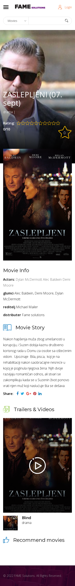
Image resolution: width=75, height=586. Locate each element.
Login (68, 7)
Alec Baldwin (52, 279)
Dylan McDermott (29, 279)
